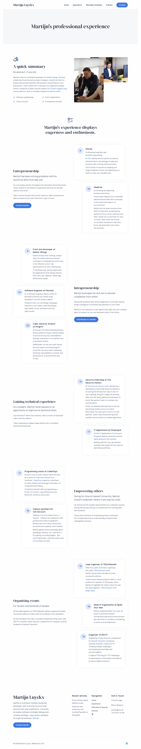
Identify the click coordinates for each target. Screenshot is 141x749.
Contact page (116, 700)
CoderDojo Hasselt (43, 477)
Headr (96, 196)
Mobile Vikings (52, 77)
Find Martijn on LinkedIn (86, 319)
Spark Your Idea (114, 611)
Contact (122, 5)
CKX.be (36, 718)
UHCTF (111, 644)
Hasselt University (98, 641)
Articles (109, 5)
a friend (36, 541)
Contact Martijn (22, 205)
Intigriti (49, 333)
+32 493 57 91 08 (117, 713)
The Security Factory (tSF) (98, 386)
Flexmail (32, 303)
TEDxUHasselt (99, 570)
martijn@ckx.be (117, 710)
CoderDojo (37, 480)
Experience (77, 5)
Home (66, 5)
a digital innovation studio (50, 91)
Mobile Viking (38, 255)
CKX (35, 86)
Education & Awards (94, 5)
